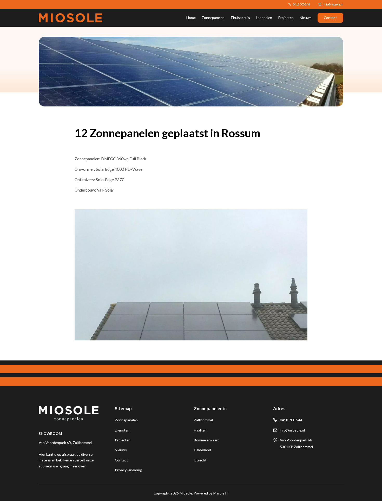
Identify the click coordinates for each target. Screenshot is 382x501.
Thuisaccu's (240, 17)
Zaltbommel (203, 420)
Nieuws (306, 17)
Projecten (286, 17)
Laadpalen (264, 17)
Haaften (200, 430)
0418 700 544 (301, 4)
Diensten (122, 430)
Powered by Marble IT (211, 493)
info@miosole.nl (333, 4)
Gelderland (202, 450)
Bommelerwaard (207, 440)
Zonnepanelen (213, 17)
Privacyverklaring (128, 470)
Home (191, 17)
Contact (330, 17)
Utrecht (200, 460)
